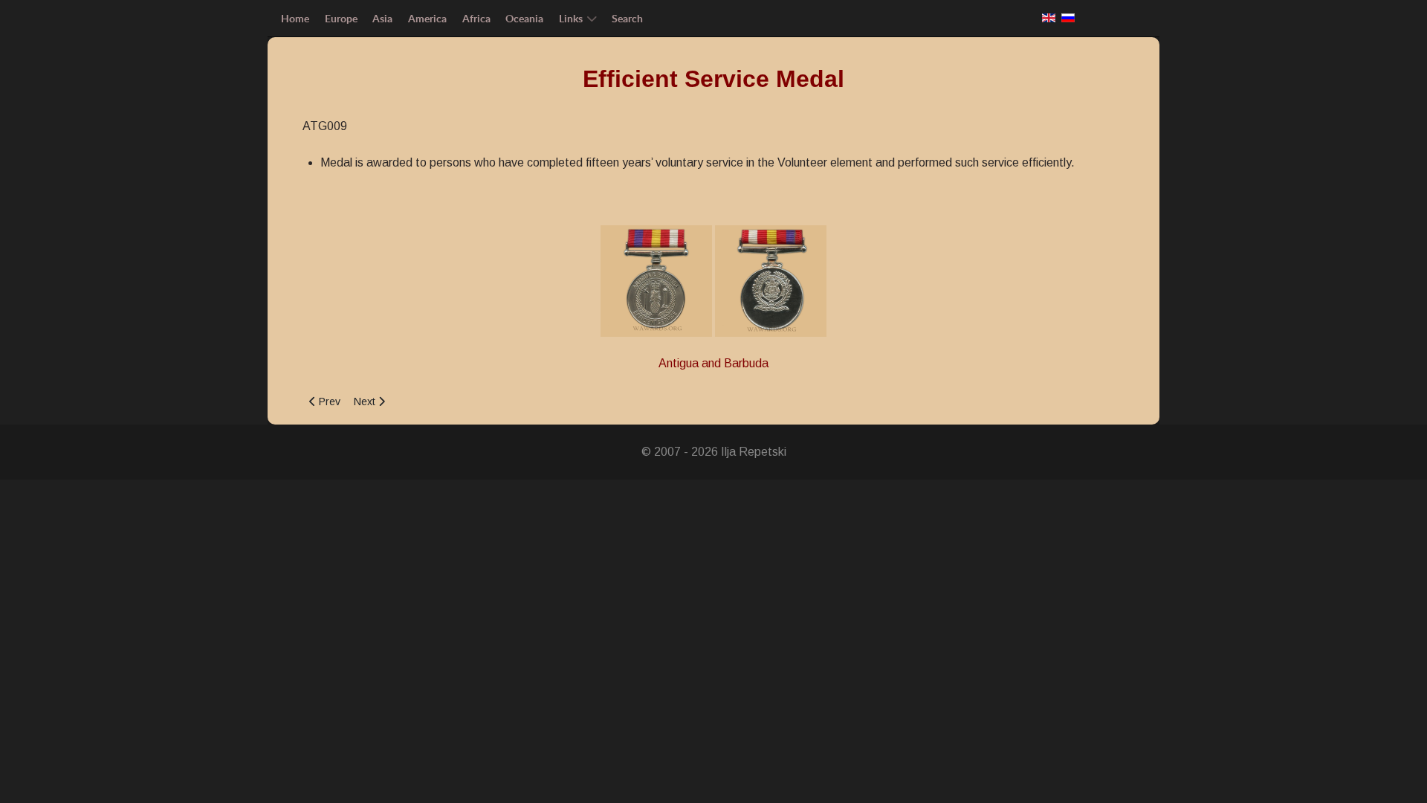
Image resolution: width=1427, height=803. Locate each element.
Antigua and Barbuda (713, 363)
